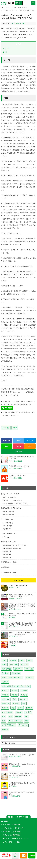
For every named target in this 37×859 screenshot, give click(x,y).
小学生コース (7, 828)
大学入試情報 (5, 567)
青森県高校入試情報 (7, 562)
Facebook (6, 440)
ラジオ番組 (5, 428)
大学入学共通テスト (8, 725)
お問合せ (18, 842)
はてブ (30, 440)
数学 (24, 703)
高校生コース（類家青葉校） (12, 835)
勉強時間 (14, 690)
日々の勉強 (6, 523)
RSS (29, 446)
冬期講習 (24, 695)
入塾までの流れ (17, 838)
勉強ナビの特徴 (8, 497)
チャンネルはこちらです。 (9, 415)
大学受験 (5, 557)
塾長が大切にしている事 (10, 500)
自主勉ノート (23, 725)
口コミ (20, 708)
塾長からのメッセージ (8, 494)
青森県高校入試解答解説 (10, 548)
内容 (5, 52)
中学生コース (19, 828)
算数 (3, 716)
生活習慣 (5, 708)
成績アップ (29, 677)
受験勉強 (5, 529)
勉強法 (4, 664)
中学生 (15, 428)
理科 (26, 716)
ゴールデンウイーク (15, 721)
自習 (10, 716)
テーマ (6, 48)
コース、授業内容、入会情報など (13, 503)
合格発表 (19, 712)
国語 (13, 708)
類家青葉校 (6, 514)
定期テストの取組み (7, 533)
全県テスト (5, 699)
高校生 (30, 660)
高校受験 (5, 554)
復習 (26, 721)
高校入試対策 (6, 669)
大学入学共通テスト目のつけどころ (14, 545)
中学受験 (5, 551)
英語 (14, 699)
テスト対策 (29, 669)
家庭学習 (5, 695)
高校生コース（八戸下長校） (12, 831)
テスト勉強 (6, 526)
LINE (6, 446)
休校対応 (28, 712)
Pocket (18, 446)
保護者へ (13, 660)
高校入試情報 (16, 673)
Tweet (18, 440)
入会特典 (5, 682)
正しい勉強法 (5, 519)
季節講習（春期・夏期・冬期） (12, 677)
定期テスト (18, 669)
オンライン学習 (7, 712)
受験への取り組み (7, 542)
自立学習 (29, 708)
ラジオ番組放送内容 (19, 7)
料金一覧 (6, 838)
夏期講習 (5, 690)
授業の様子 (13, 664)
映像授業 (5, 729)
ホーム (3, 7)
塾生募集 (5, 673)
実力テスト (23, 699)
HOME (6, 821)
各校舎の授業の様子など (9, 508)
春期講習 (16, 703)
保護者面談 (5, 703)
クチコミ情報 (7, 842)
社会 (3, 721)
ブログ (9, 7)
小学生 (22, 660)
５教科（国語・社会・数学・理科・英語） (15, 686)
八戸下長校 (6, 511)
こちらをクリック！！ (11, 395)
